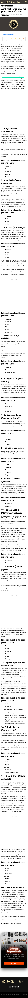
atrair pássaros (5, 46)
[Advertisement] (14, 110)
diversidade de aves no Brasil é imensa (13, 77)
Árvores (19, 923)
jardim (4, 925)
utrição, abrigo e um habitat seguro (12, 48)
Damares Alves (5, 15)
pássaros (9, 925)
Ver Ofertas (14, 963)
